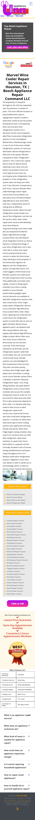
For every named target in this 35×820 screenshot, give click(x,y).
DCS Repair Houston (14, 577)
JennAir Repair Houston (15, 591)
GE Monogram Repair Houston (17, 560)
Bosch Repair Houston (14, 532)
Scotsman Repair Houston (16, 574)
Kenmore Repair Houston (15, 566)
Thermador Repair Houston (16, 535)
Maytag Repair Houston (15, 554)
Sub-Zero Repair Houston (15, 546)
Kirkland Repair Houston (15, 585)
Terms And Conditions (24, 800)
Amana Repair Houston (15, 529)
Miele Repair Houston (14, 594)
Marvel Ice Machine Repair (16, 494)
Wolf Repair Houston (14, 537)
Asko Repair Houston (14, 526)
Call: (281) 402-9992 (17, 47)
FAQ (5, 800)
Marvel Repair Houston (15, 588)
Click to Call (17, 603)
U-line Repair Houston (14, 580)
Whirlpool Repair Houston (16, 540)
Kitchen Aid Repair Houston (16, 552)
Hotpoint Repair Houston (15, 521)
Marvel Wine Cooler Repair (16, 500)
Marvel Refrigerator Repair (16, 503)
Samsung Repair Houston (15, 557)
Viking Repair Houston (14, 543)
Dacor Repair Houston (14, 523)
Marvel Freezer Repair (14, 497)
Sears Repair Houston (14, 549)
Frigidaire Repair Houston (15, 568)
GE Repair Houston (13, 563)
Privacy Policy (12, 800)
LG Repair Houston (13, 571)
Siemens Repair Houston (15, 583)
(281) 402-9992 (21, 796)
